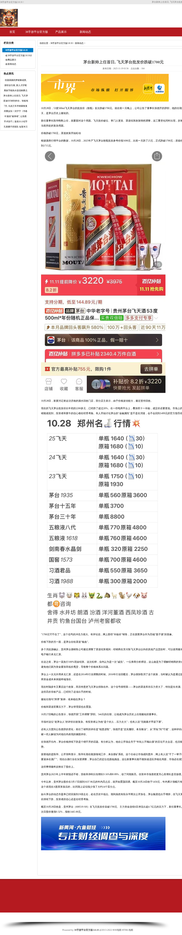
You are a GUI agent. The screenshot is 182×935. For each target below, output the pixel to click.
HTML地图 (127, 930)
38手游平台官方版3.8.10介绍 (36, 33)
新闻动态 (85, 31)
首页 (12, 31)
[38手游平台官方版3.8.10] (9, 25)
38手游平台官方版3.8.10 (61, 43)
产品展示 (61, 31)
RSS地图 (117, 930)
